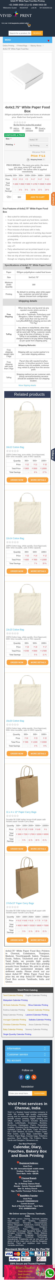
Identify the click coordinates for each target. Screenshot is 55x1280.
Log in (33, 8)
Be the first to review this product (27, 125)
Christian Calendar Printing (14, 1024)
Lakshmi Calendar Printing (37, 1015)
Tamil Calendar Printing (13, 995)
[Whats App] (49, 1273)
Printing (9, 144)
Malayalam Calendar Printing (15, 1000)
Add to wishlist (16, 129)
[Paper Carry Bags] (27, 787)
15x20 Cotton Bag (15, 721)
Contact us (53, 199)
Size (8, 139)
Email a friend (42, 128)
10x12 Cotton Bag (15, 447)
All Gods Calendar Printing (14, 1005)
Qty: (9, 196)
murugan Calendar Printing (14, 1020)
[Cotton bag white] (27, 422)
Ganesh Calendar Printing (38, 1010)
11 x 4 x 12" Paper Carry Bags (21, 812)
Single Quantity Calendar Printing (17, 1034)
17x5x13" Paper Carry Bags (20, 903)
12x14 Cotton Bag (15, 538)
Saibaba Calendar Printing (40, 1020)
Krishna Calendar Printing (14, 1010)
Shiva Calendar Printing (38, 1005)
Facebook (21, 1077)
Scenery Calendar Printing (36, 1029)
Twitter (27, 1077)
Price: (34, 155)
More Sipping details (27, 385)
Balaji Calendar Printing (13, 1015)
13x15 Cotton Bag (15, 629)
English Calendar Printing (36, 995)
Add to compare (29, 128)
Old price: (36, 152)
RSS (33, 1077)
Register (24, 8)
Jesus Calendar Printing (39, 1024)
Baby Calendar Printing (13, 1029)
